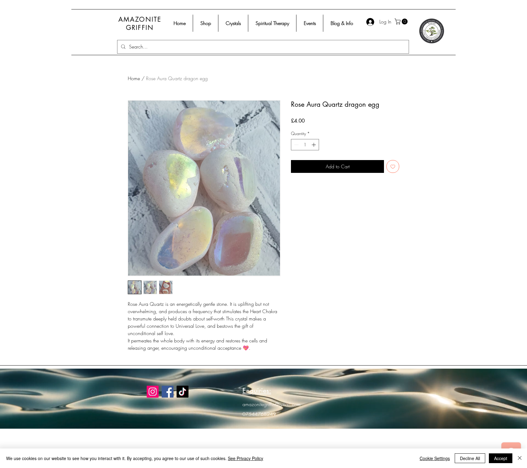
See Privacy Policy (245, 458)
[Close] (519, 458)
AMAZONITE (139, 19)
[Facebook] (168, 392)
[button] (402, 21)
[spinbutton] (304, 144)
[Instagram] (153, 392)
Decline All (470, 458)
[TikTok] (182, 392)
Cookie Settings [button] (435, 458)
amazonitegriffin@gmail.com (271, 404)
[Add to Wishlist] (392, 166)
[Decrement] (295, 144)
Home (134, 78)
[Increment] (314, 144)
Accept (500, 458)
